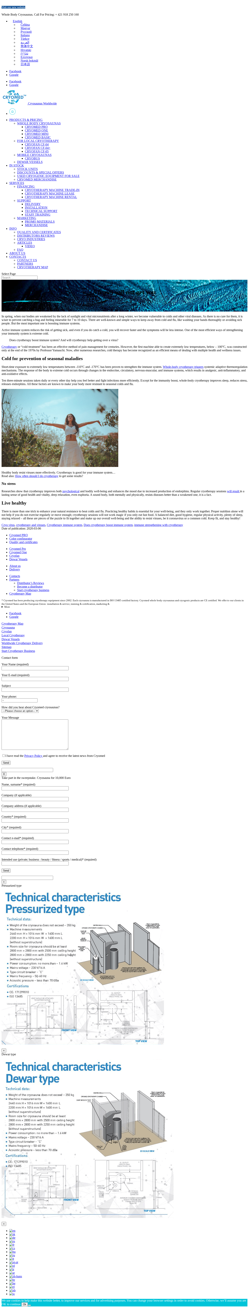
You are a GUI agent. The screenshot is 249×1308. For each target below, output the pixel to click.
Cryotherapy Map (20, 593)
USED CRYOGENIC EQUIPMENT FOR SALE (48, 176)
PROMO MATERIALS (40, 221)
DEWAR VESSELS (30, 162)
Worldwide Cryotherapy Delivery (22, 643)
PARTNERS (25, 263)
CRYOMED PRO (36, 126)
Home (128, 111)
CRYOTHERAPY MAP (32, 267)
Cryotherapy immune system (64, 525)
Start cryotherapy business (33, 590)
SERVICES (16, 183)
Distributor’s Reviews (30, 583)
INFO (13, 228)
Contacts (14, 576)
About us (15, 566)
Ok (24, 1304)
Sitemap (6, 647)
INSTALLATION (36, 207)
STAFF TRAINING (37, 214)
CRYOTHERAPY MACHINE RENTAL (51, 197)
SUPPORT (24, 200)
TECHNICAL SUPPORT (41, 211)
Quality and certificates (23, 542)
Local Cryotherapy (13, 635)
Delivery (14, 569)
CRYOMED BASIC (38, 137)
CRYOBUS (32, 158)
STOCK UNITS (27, 169)
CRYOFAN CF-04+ (37, 148)
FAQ (20, 249)
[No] (29, 1305)
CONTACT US (27, 260)
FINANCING (26, 186)
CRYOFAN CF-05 (37, 151)
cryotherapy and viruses (30, 525)
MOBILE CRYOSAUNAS (34, 155)
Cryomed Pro (17, 548)
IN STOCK (16, 165)
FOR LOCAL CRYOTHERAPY (38, 141)
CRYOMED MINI (36, 133)
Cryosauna (8, 627)
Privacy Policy (33, 755)
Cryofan (14, 555)
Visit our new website (13, 7)
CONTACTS (17, 256)
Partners (14, 579)
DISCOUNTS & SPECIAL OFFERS (40, 172)
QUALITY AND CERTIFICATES (39, 232)
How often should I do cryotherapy (36, 476)
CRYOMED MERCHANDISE (37, 179)
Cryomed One (18, 552)
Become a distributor (30, 586)
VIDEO (30, 246)
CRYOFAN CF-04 (37, 144)
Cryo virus (8, 525)
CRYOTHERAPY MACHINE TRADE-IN (52, 190)
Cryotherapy (9, 346)
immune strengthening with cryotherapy (158, 525)
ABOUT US (17, 253)
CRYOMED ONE (36, 130)
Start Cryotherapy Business (18, 651)
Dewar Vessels (18, 559)
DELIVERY (33, 204)
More (7, 607)
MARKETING (26, 218)
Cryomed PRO (18, 535)
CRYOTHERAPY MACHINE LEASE (50, 193)
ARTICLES (24, 242)
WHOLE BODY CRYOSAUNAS (39, 123)
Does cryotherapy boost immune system (108, 525)
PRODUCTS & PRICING (26, 119)
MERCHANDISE (36, 225)
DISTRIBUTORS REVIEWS (36, 235)
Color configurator (20, 538)
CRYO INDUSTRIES (31, 239)
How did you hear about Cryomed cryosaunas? (31, 707)
